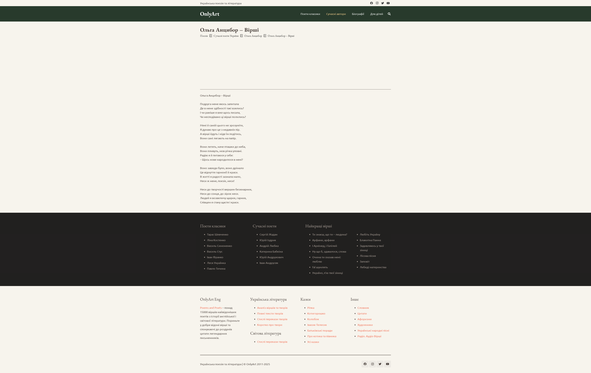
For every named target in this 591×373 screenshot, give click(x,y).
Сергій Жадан (268, 234)
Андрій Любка (269, 245)
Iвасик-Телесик (317, 324)
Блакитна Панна (370, 240)
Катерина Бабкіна (271, 251)
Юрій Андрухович (271, 257)
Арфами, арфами (323, 240)
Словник (363, 307)
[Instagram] (377, 3)
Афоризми (365, 319)
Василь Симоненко (219, 245)
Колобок (313, 319)
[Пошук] (389, 14)
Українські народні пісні (373, 330)
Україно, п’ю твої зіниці (327, 272)
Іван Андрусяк (269, 262)
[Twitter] (382, 3)
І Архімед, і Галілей (324, 245)
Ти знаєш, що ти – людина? (329, 234)
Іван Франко (215, 257)
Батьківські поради (319, 330)
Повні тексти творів (270, 313)
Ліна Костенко (216, 240)
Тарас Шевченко (217, 234)
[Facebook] (371, 3)
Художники (365, 324)
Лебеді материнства (373, 267)
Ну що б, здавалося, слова (329, 251)
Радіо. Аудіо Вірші (369, 336)
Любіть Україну (370, 234)
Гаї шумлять (320, 267)
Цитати (362, 313)
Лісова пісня (368, 255)
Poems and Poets (211, 307)
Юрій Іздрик (268, 240)
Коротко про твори (269, 324)
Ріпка (310, 307)
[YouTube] (388, 3)
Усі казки (313, 341)
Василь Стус (214, 251)
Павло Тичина (216, 268)
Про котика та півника (321, 336)
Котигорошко (316, 313)
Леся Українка (216, 262)
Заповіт (365, 261)
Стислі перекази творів (272, 319)
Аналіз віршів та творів (272, 307)
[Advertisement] (295, 60)
